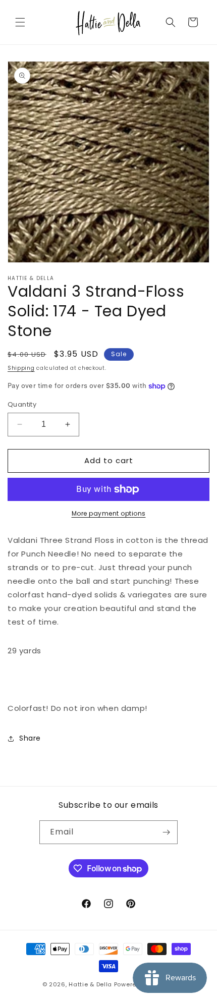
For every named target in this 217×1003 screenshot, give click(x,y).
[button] (20, 22)
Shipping (21, 368)
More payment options (109, 513)
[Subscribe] (166, 832)
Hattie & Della (90, 984)
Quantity (22, 404)
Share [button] (30, 738)
